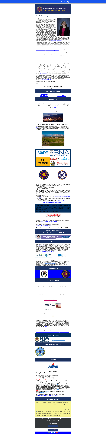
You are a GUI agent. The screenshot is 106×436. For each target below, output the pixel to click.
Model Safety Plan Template (58, 352)
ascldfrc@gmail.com (62, 200)
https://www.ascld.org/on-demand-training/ (49, 221)
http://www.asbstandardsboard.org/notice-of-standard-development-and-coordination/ (52, 332)
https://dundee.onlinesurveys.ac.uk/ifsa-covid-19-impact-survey (47, 50)
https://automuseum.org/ (44, 73)
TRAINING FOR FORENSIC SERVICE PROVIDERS (48, 395)
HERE (55, 107)
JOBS (44, 95)
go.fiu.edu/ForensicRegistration (56, 40)
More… (58, 389)
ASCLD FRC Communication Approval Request (53, 202)
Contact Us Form (53, 426)
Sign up (37, 127)
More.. (58, 384)
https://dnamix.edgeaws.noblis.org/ (47, 251)
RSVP (66, 208)
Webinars (47, 391)
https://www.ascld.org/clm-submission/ (43, 225)
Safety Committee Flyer (58, 351)
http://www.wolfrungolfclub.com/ (45, 79)
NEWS (61, 95)
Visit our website (53, 429)
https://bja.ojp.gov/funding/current (58, 340)
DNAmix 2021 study (41, 245)
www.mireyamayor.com (61, 294)
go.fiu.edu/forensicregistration (42, 313)
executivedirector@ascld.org (49, 263)
